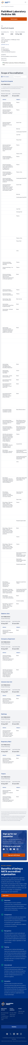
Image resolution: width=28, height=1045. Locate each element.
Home (2, 6)
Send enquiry (14, 19)
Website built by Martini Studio (7, 1041)
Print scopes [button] (6, 76)
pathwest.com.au (5, 44)
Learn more (5, 895)
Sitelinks (14, 1026)
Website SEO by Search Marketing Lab (20, 1041)
